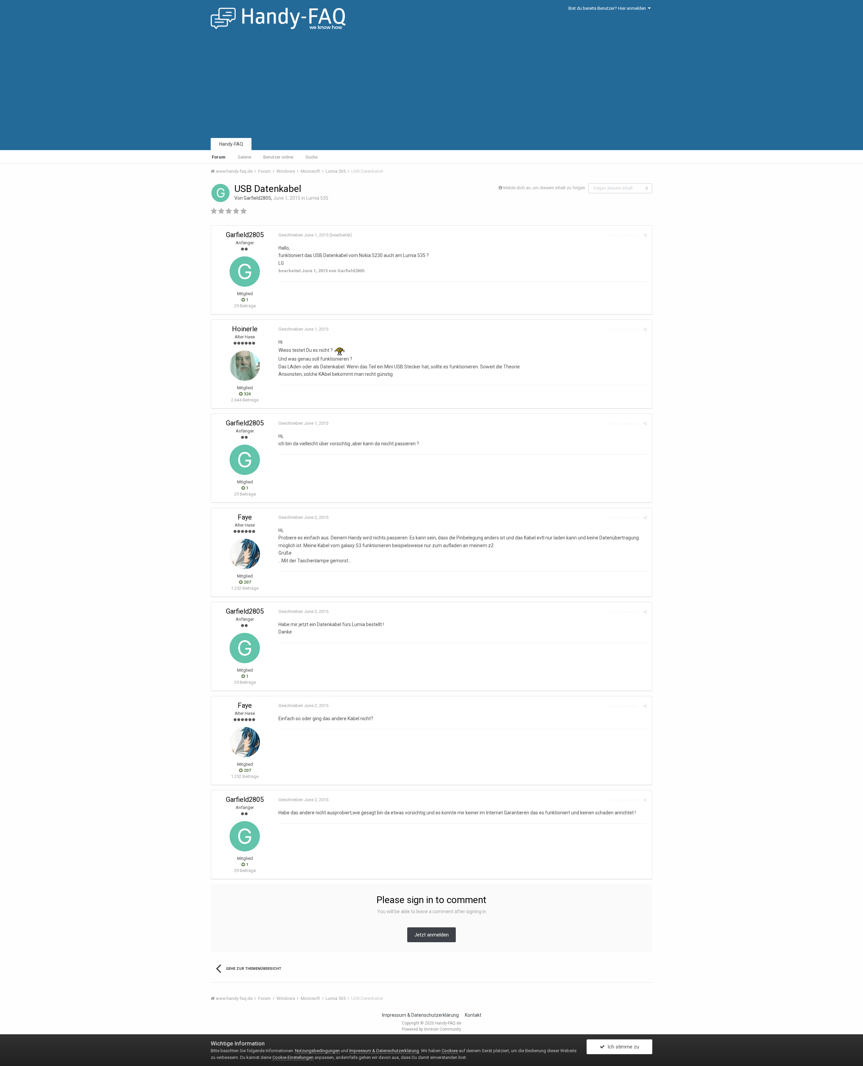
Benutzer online (278, 157)
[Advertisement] (431, 86)
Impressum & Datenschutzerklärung (420, 1015)
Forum (219, 157)
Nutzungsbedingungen (317, 1050)
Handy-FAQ (231, 144)
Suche (311, 157)
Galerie (244, 157)
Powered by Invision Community (431, 1029)
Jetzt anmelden (431, 935)
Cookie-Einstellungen (293, 1057)
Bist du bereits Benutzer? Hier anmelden (608, 8)
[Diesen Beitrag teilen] (645, 235)
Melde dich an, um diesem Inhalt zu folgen (544, 187)
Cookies (450, 1050)
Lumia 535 (317, 198)
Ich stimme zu (622, 1047)
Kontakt (473, 1015)
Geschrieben (303, 234)
